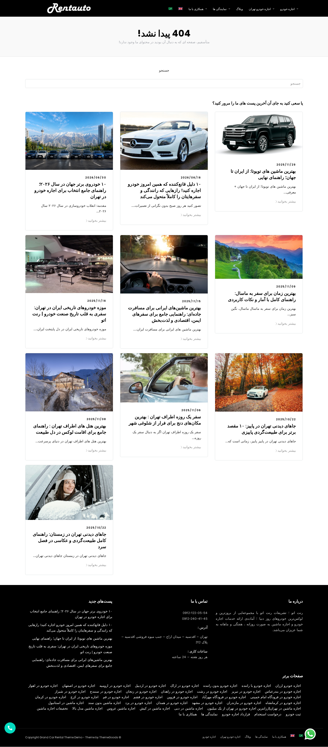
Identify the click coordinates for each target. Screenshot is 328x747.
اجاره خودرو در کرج (84, 697)
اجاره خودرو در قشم (147, 697)
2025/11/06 (191, 410)
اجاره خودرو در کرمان (50, 697)
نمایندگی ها (220, 9)
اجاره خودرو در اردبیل (150, 686)
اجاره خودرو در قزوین (182, 697)
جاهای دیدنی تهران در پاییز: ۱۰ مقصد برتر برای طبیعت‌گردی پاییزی (261, 429)
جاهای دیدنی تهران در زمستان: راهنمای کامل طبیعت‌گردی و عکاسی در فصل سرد (69, 540)
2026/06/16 (191, 177)
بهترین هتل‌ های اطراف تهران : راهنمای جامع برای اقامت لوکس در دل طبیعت (69, 429)
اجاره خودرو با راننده (256, 686)
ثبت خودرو (293, 714)
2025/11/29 (286, 164)
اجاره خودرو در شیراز (70, 692)
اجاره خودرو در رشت (212, 692)
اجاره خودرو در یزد (138, 703)
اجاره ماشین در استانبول (66, 703)
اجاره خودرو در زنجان (141, 692)
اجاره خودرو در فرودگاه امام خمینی (275, 697)
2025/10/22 (286, 419)
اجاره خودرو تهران (260, 9)
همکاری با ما (188, 714)
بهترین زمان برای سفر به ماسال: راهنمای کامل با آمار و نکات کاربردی (262, 296)
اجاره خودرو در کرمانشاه (283, 703)
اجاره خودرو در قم (116, 697)
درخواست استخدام (267, 714)
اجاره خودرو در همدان (171, 703)
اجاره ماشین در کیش (155, 708)
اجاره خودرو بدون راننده (220, 686)
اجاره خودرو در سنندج (105, 692)
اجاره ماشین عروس (121, 708)
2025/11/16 (96, 301)
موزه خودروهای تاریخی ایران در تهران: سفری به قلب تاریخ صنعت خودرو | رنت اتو (69, 313)
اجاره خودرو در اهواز (43, 686)
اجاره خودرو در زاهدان (177, 692)
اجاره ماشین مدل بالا (87, 708)
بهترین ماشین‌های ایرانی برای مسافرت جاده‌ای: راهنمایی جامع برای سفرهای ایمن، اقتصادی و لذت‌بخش (164, 314)
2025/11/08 (96, 419)
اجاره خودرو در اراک (184, 686)
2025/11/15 (191, 301)
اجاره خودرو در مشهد (207, 703)
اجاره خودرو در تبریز (246, 692)
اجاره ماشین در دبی (188, 708)
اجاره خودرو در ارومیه (115, 686)
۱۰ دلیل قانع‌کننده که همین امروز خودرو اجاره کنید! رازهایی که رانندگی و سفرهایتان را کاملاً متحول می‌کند (164, 190)
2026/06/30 (95, 177)
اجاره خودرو (287, 9)
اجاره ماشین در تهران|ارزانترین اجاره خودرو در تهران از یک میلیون (254, 708)
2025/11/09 (286, 286)
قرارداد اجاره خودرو (236, 714)
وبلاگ (239, 9)
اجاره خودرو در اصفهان (78, 686)
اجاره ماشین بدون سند (104, 703)
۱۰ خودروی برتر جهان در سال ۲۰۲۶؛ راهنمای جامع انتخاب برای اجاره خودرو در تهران (70, 190)
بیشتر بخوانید (97, 220)
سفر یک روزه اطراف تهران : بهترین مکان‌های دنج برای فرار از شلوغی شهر (165, 420)
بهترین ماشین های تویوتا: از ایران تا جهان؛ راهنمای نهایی (263, 174)
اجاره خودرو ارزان (288, 686)
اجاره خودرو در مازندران (244, 703)
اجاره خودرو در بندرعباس (283, 692)
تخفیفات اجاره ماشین (52, 708)
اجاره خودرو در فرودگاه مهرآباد (224, 697)
